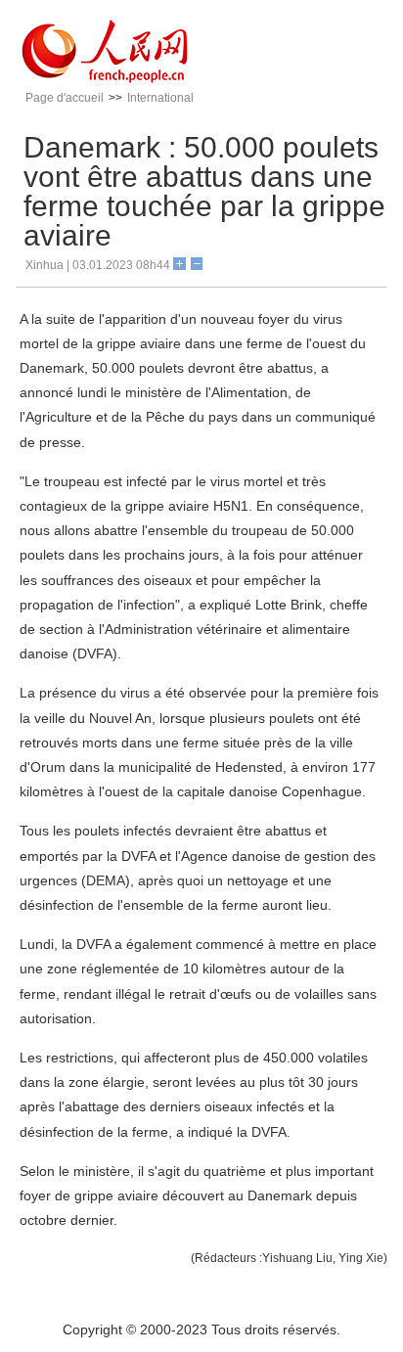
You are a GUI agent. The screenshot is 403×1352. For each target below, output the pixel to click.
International (160, 98)
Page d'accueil (64, 98)
